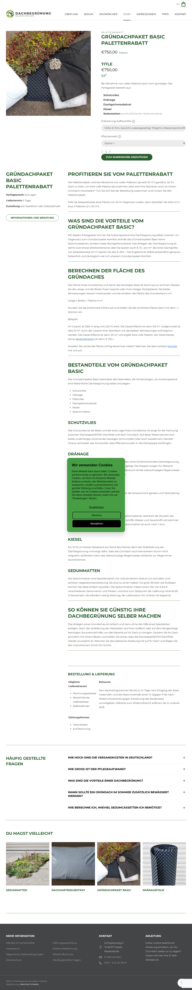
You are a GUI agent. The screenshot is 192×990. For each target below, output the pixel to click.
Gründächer (108, 14)
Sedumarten (94, 591)
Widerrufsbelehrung (64, 948)
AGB (101, 707)
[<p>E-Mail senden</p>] (100, 957)
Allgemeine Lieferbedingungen (25, 954)
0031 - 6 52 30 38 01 (115, 962)
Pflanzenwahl (109, 136)
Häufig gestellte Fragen (66, 960)
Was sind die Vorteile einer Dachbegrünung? (105, 780)
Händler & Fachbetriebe (20, 943)
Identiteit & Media (29, 984)
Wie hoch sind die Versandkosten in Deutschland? (110, 757)
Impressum (13, 948)
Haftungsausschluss (64, 943)
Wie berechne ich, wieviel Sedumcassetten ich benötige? (115, 807)
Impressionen (146, 14)
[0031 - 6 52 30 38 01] (100, 962)
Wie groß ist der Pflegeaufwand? (97, 769)
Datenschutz (14, 960)
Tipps (165, 14)
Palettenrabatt (112, 32)
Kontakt (180, 14)
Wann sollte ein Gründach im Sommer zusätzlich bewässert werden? (118, 794)
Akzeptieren (96, 523)
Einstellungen (96, 507)
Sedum (88, 14)
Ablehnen (97, 515)
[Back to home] (28, 14)
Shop (126, 14)
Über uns (71, 14)
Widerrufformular (62, 954)
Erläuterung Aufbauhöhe (116, 121)
